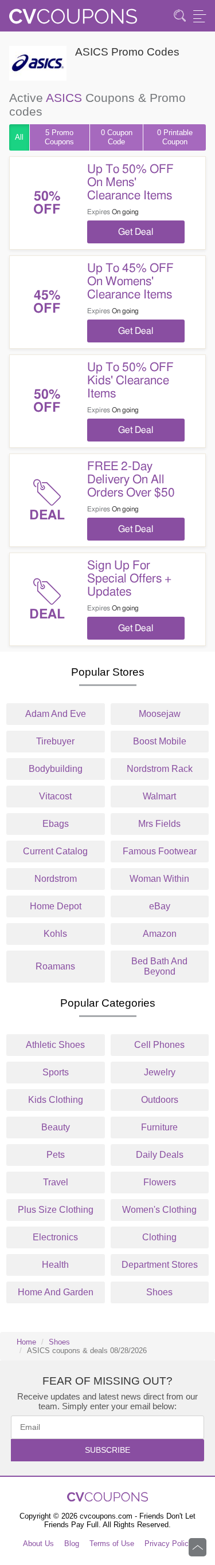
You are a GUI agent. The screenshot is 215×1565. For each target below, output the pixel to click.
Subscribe (107, 1449)
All (19, 137)
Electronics (55, 1237)
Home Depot (55, 906)
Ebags (55, 824)
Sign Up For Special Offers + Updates (129, 578)
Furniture (159, 1127)
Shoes (159, 1292)
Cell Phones (159, 1045)
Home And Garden (55, 1292)
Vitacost (55, 796)
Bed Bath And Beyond (159, 966)
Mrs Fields (159, 824)
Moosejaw (160, 714)
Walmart (159, 796)
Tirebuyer (55, 741)
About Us (38, 1543)
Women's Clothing (159, 1210)
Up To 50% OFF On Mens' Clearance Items (130, 182)
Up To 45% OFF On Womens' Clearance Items (130, 281)
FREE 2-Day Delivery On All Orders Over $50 (131, 479)
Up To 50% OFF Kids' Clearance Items (130, 380)
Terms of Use (111, 1543)
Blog (71, 1543)
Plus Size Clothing (55, 1210)
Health (55, 1265)
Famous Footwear (160, 851)
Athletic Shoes (55, 1045)
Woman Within (159, 879)
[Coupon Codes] (73, 20)
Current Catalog (55, 851)
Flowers (159, 1182)
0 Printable (175, 137)
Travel (55, 1182)
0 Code (116, 137)
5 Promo (59, 137)
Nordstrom (55, 879)
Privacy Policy (168, 1543)
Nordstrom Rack (160, 769)
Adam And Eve (55, 714)
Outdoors (159, 1100)
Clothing (159, 1237)
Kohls (55, 934)
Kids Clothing (55, 1100)
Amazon (160, 934)
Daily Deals (159, 1155)
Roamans (55, 966)
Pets (55, 1155)
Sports (55, 1072)
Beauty (55, 1127)
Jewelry (159, 1072)
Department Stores (160, 1265)
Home (26, 1342)
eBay (159, 906)
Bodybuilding (56, 769)
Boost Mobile (159, 741)
